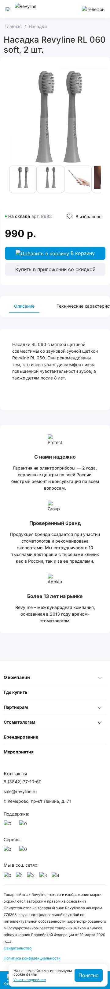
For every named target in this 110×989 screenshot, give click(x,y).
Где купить (15, 692)
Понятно (89, 975)
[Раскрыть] (99, 677)
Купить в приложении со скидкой (55, 269)
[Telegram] (24, 825)
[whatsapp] (8, 825)
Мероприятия (19, 751)
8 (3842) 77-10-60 (23, 781)
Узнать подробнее (29, 980)
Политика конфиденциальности (32, 958)
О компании (17, 677)
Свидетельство (17, 948)
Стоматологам (19, 722)
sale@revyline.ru (20, 791)
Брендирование (21, 736)
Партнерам (16, 707)
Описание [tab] (24, 306)
